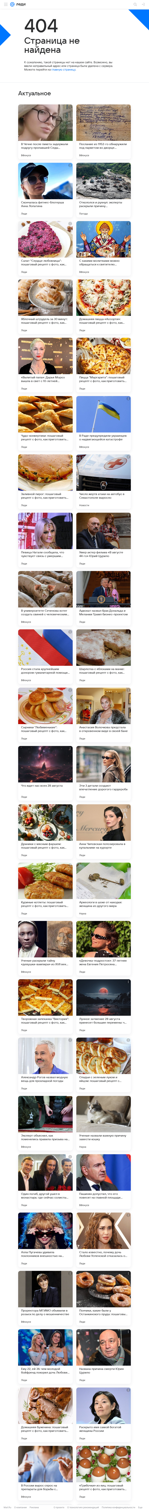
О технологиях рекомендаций (83, 1507)
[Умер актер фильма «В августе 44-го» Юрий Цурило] (103, 540)
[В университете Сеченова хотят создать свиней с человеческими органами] (45, 598)
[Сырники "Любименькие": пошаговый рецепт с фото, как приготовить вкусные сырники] (45, 715)
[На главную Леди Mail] (20, 4)
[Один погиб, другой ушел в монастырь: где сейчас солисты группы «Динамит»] (45, 1181)
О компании (20, 1507)
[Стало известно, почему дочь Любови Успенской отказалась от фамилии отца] (103, 1240)
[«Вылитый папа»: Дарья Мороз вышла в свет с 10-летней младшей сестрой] (45, 365)
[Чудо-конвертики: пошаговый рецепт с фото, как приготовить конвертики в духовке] (45, 423)
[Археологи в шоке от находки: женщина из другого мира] (103, 890)
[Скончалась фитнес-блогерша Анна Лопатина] (45, 190)
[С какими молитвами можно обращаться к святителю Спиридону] (103, 248)
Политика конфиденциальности (118, 1507)
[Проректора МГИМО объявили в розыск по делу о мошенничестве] (45, 1298)
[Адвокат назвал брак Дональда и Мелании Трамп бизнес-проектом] (103, 598)
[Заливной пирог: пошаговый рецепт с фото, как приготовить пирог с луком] (45, 481)
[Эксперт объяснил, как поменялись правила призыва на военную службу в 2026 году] (45, 1123)
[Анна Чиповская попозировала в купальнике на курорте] (103, 831)
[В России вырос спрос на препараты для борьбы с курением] (45, 1473)
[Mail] (12, 4)
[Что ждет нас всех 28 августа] (45, 773)
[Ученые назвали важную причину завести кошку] (103, 1123)
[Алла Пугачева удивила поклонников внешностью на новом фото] (45, 1240)
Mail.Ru (7, 1507)
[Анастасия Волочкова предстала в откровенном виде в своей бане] (103, 715)
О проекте (59, 1507)
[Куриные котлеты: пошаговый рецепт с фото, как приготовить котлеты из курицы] (45, 890)
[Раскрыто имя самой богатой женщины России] (103, 1415)
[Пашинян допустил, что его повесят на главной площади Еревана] (103, 1181)
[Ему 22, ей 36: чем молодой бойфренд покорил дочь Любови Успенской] (45, 1356)
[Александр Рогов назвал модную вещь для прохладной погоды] (45, 1065)
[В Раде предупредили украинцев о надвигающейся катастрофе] (103, 423)
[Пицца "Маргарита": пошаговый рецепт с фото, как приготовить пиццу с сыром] (103, 365)
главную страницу (63, 69)
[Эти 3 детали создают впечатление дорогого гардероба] (103, 773)
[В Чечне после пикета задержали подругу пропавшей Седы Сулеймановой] (45, 131)
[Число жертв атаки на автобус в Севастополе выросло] (103, 481)
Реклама (34, 1507)
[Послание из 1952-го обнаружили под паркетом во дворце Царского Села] (103, 131)
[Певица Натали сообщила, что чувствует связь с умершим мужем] (45, 540)
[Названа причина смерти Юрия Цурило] (103, 1356)
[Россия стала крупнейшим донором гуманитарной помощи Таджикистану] (45, 656)
